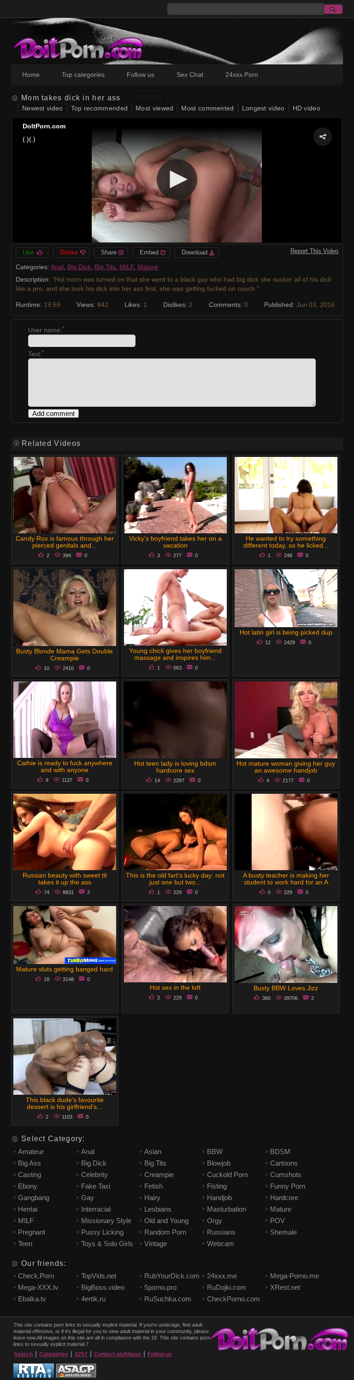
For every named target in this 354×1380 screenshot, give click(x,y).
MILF (126, 267)
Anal (57, 267)
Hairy (152, 1197)
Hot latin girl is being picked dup (286, 632)
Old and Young (166, 1220)
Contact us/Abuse (117, 1354)
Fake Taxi (95, 1186)
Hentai (27, 1209)
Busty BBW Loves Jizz (286, 988)
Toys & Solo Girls (107, 1243)
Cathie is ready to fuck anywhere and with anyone (64, 766)
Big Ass (29, 1163)
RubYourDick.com (172, 1276)
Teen (25, 1243)
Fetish (153, 1186)
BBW (215, 1151)
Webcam (220, 1243)
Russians (221, 1232)
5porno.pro (160, 1287)
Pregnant (31, 1232)
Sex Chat (190, 74)
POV (277, 1220)
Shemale (283, 1232)
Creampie (159, 1174)
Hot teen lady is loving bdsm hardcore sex (175, 767)
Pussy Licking (102, 1232)
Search (23, 1354)
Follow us (140, 74)
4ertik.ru (93, 1299)
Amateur (31, 1151)
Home (31, 74)
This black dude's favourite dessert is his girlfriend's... (65, 1103)
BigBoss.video (102, 1287)
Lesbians (157, 1209)
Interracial (96, 1209)
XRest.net (285, 1287)
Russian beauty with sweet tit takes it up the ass (65, 879)
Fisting (217, 1186)
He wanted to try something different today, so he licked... (286, 542)
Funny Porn (287, 1186)
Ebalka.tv (32, 1299)
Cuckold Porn (227, 1174)
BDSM (280, 1151)
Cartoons (284, 1163)
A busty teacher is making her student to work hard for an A (286, 879)
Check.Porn (36, 1276)
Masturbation (226, 1209)
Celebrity (94, 1174)
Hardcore (284, 1197)
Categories (53, 1354)
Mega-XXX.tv (38, 1287)
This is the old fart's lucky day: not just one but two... (175, 879)
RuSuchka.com (167, 1299)
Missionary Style (106, 1220)
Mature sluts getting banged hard (64, 969)
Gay (87, 1197)
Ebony (27, 1186)
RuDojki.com (226, 1287)
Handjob (219, 1197)
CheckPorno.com (233, 1299)
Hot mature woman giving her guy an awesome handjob (285, 767)
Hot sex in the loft (175, 987)
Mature (147, 267)
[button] (322, 136)
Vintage (155, 1243)
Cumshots (285, 1174)
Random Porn (165, 1232)
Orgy (214, 1220)
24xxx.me (222, 1276)
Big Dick (79, 267)
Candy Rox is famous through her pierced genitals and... (65, 542)
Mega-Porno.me (294, 1276)
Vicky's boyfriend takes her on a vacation (175, 542)
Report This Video (314, 251)
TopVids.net (98, 1276)
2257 (81, 1354)
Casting (29, 1174)
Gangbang (33, 1197)
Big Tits (105, 267)
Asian (152, 1151)
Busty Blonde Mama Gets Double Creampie (64, 654)
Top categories (83, 74)
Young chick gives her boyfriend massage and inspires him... (175, 654)
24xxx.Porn (241, 74)
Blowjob (218, 1163)
